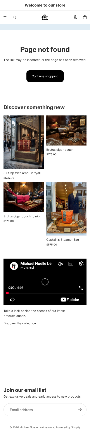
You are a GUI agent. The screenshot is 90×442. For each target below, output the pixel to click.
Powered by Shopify (68, 427)
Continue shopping (45, 76)
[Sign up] (80, 409)
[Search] (14, 17)
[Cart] (85, 17)
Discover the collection (19, 323)
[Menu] (5, 17)
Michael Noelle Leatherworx (36, 427)
